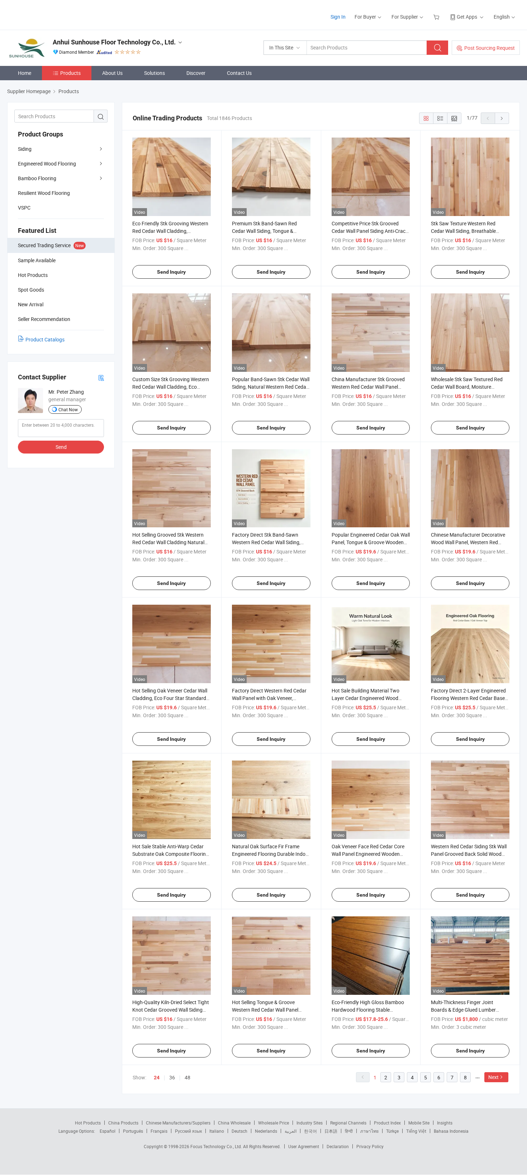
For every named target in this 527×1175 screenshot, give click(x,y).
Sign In (338, 16)
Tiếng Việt (416, 1131)
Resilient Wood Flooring (44, 193)
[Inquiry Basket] (437, 16)
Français (159, 1131)
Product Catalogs (45, 339)
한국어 (310, 1131)
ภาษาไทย (369, 1131)
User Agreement (303, 1146)
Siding (25, 148)
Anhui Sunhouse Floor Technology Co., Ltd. (114, 42)
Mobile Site (418, 1123)
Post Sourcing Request (489, 47)
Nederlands (266, 1131)
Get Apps (467, 16)
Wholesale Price (273, 1123)
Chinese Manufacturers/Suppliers (178, 1123)
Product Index (387, 1123)
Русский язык (188, 1131)
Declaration (338, 1146)
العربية (290, 1131)
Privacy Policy (370, 1146)
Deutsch (239, 1131)
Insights (444, 1123)
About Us (112, 72)
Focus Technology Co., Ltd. (216, 1146)
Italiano (216, 1131)
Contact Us (239, 72)
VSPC (24, 207)
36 (172, 1077)
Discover (195, 72)
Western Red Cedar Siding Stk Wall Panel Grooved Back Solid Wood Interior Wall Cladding (469, 854)
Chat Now (68, 409)
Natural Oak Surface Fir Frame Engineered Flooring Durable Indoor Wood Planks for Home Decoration (271, 854)
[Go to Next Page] (502, 118)
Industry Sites (309, 1123)
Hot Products (88, 1123)
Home (24, 72)
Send (61, 446)
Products (70, 72)
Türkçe (392, 1131)
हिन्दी (349, 1131)
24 (157, 1077)
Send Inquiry (171, 272)
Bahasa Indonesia (451, 1131)
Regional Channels (348, 1123)
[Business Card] (101, 377)
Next (493, 1077)
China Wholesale (234, 1123)
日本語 (330, 1131)
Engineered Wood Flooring (47, 163)
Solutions (154, 72)
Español (107, 1131)
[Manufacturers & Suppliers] (53, 14)
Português (133, 1131)
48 (187, 1077)
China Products (123, 1123)
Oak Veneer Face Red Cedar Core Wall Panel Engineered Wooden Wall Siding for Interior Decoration (369, 854)
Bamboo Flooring (37, 178)
